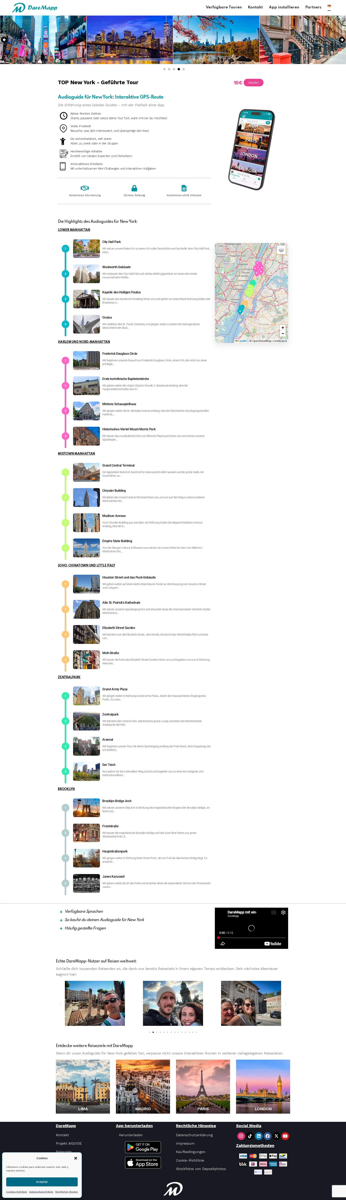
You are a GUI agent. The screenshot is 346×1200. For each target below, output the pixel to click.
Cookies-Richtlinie (16, 1191)
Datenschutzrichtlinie (41, 1191)
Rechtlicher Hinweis (66, 1191)
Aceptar (42, 1182)
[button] (76, 1158)
